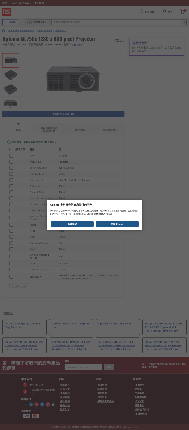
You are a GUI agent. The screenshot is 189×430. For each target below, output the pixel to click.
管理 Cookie (117, 224)
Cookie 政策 (92, 213)
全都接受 (72, 224)
